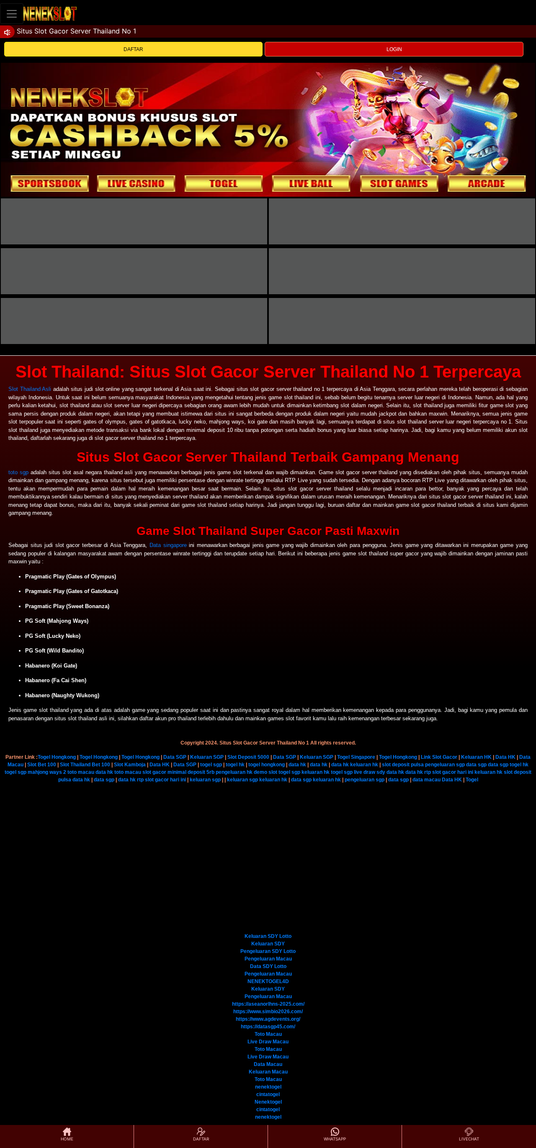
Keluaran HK (476, 757)
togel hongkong (266, 765)
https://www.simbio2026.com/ (268, 1011)
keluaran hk (364, 765)
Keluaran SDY (268, 944)
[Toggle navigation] (11, 13)
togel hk (235, 765)
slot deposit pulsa (403, 765)
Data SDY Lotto (268, 966)
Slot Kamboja (130, 765)
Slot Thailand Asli (29, 389)
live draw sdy (369, 772)
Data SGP (174, 757)
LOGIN (394, 49)
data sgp (476, 765)
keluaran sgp (205, 780)
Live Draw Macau (268, 1042)
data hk (297, 765)
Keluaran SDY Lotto (268, 936)
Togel (472, 780)
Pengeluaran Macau (268, 959)
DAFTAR (133, 49)
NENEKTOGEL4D (268, 981)
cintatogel (268, 1094)
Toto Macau (268, 1034)
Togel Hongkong (57, 757)
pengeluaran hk (234, 772)
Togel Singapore (356, 757)
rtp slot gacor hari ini (448, 772)
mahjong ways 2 (47, 772)
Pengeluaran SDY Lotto (268, 951)
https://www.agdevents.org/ (268, 1019)
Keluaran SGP (207, 757)
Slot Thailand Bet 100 (85, 765)
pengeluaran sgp (445, 765)
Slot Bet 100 (41, 765)
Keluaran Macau (268, 1072)
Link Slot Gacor (439, 757)
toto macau (80, 772)
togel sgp (211, 765)
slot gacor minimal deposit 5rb (178, 772)
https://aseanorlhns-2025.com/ (268, 1004)
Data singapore (168, 545)
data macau (426, 780)
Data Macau (268, 1064)
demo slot (265, 772)
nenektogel (268, 1087)
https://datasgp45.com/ (268, 1027)
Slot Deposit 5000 (248, 757)
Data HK (505, 757)
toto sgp (18, 472)
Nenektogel (268, 1102)
